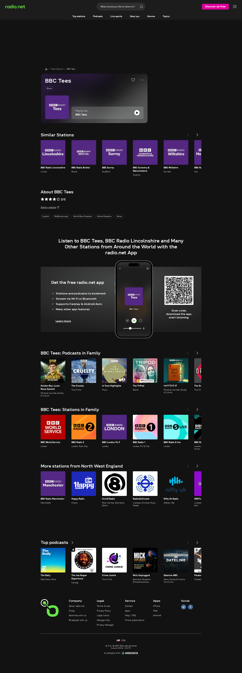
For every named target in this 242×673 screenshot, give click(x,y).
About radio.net (76, 606)
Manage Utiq (103, 620)
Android (157, 615)
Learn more (63, 321)
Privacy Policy (104, 611)
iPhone (156, 606)
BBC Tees (81, 115)
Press (72, 611)
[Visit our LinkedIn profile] (183, 607)
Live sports (116, 16)
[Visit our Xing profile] (190, 607)
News (49, 89)
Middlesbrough (61, 216)
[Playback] (137, 112)
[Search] (141, 7)
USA (123, 640)
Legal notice (103, 615)
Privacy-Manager (105, 625)
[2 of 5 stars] (46, 199)
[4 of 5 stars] (54, 199)
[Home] (46, 69)
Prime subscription (134, 620)
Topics (166, 16)
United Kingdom (104, 216)
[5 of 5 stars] (58, 199)
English (45, 216)
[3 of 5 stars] (50, 199)
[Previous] (188, 133)
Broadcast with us (78, 620)
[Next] (197, 133)
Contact (129, 606)
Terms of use (103, 606)
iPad (155, 611)
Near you (134, 16)
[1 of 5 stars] (42, 199)
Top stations (78, 16)
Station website (48, 207)
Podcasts (98, 16)
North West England (82, 216)
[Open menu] (235, 7)
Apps (127, 611)
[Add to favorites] (133, 79)
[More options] (142, 80)
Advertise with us (77, 615)
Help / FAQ (130, 615)
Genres (151, 16)
